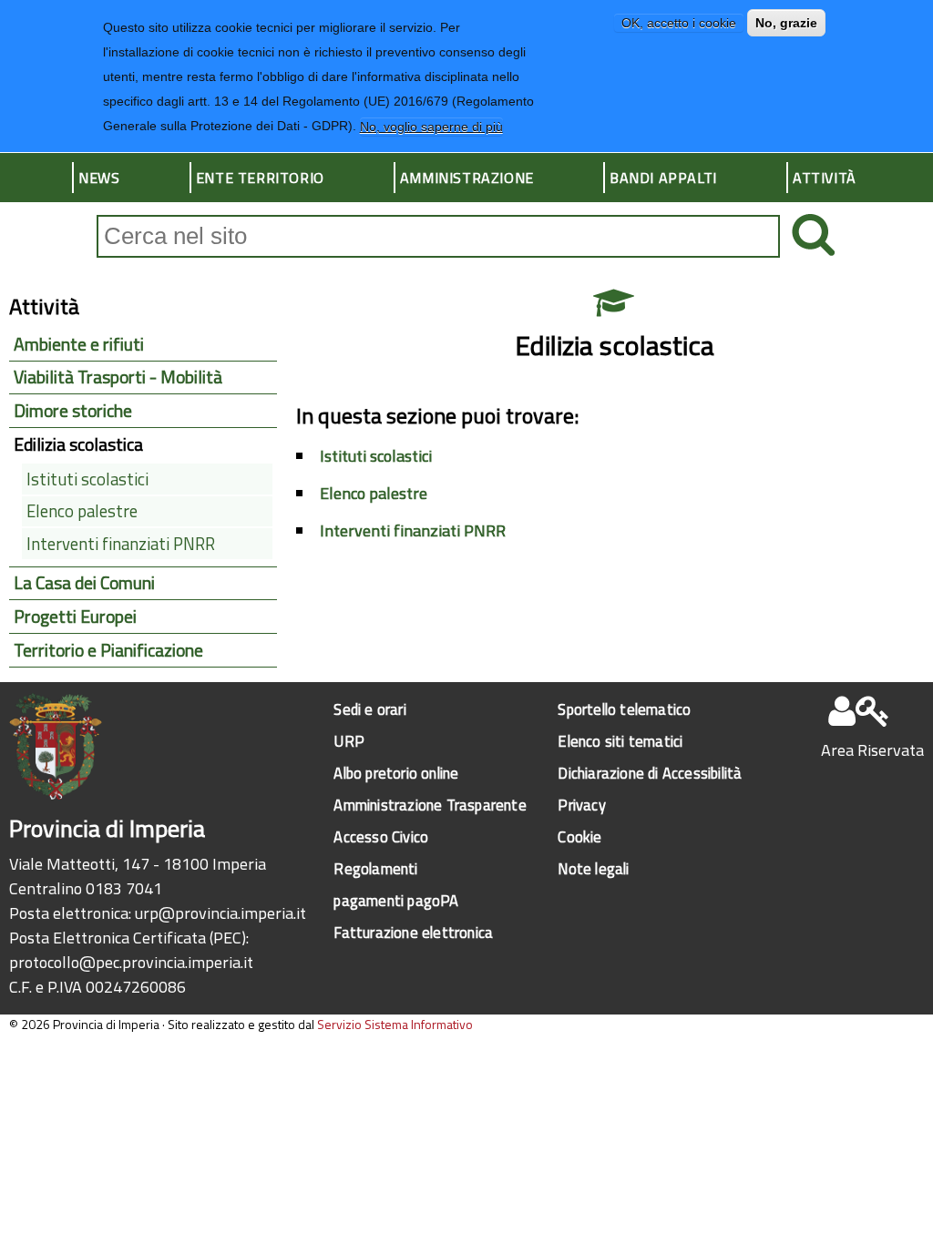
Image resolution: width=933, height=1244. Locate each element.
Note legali (593, 868)
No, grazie (786, 22)
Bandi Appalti (663, 178)
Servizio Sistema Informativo (395, 1024)
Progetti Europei (75, 616)
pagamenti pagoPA (395, 900)
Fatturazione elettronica (413, 932)
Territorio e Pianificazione (108, 650)
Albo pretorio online (395, 772)
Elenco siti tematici (620, 740)
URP (348, 740)
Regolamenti (375, 868)
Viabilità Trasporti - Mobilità (118, 377)
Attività (824, 178)
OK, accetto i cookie (678, 22)
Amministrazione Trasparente (429, 804)
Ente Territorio (260, 178)
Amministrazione (467, 178)
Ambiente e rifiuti (79, 344)
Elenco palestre (373, 493)
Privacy (581, 804)
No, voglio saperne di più (431, 126)
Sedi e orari (369, 709)
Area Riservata (872, 750)
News (98, 178)
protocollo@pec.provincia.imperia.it (131, 962)
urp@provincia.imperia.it (220, 913)
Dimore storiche (73, 410)
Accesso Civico (380, 836)
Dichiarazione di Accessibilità (650, 772)
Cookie (579, 836)
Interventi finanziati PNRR (413, 530)
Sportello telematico (624, 709)
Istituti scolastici (376, 456)
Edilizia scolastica (78, 444)
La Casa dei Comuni (84, 583)
